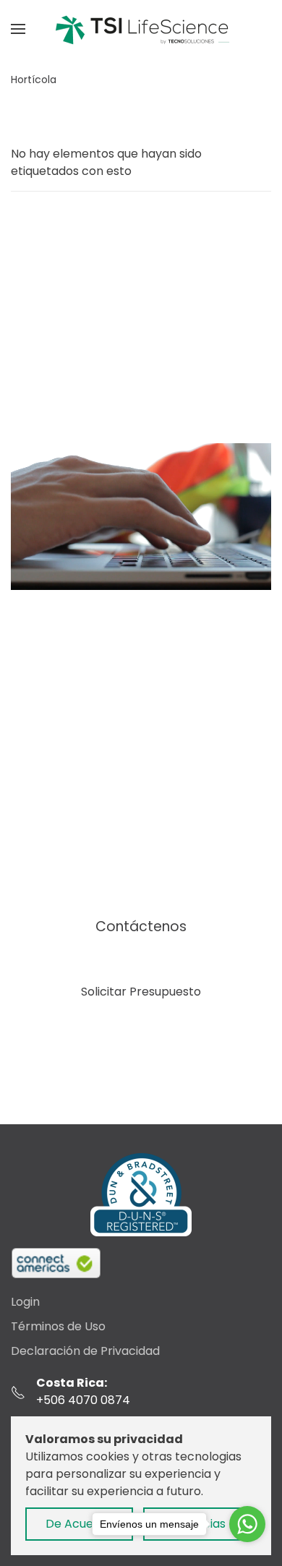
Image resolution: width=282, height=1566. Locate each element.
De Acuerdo (79, 1523)
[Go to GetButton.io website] (247, 1551)
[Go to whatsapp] (247, 1524)
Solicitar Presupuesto (141, 991)
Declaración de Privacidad (85, 1351)
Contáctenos (141, 926)
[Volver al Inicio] (141, 29)
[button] (18, 29)
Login (25, 1301)
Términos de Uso (58, 1326)
